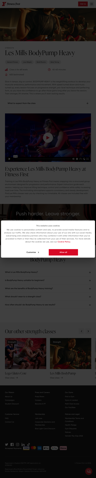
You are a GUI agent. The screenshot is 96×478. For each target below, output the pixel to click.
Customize (31, 252)
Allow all (63, 252)
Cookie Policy (64, 242)
